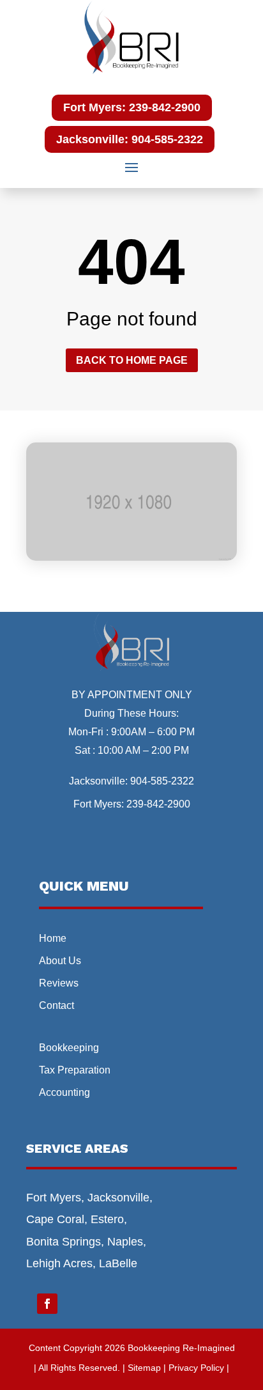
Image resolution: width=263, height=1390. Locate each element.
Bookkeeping (69, 1047)
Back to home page (132, 360)
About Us (60, 960)
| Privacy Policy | (196, 1368)
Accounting (64, 1092)
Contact (56, 1005)
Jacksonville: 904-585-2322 (129, 139)
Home (52, 938)
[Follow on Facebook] (47, 1303)
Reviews (59, 983)
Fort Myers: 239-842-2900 (131, 107)
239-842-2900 (158, 804)
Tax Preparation (74, 1070)
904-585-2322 (162, 781)
